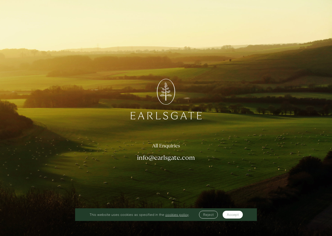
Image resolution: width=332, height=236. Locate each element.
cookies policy (177, 215)
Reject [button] (208, 215)
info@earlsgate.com (166, 158)
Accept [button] (233, 215)
